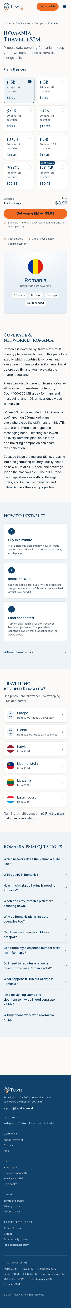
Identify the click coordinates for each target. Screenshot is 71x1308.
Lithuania (10, 487)
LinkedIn (49, 1123)
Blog (6, 1151)
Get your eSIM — (36, 213)
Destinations (23, 23)
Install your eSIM (13, 1178)
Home (7, 23)
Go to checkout (42, 1065)
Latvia (24, 482)
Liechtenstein (40, 482)
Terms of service (14, 1200)
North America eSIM (40, 1279)
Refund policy (12, 1211)
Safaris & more (12, 1228)
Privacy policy (12, 1206)
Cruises (8, 1233)
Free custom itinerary (16, 1244)
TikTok (22, 1123)
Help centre (10, 1184)
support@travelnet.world (18, 1108)
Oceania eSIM (12, 1284)
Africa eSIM (10, 1268)
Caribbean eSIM (47, 1268)
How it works (11, 1167)
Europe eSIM (11, 1274)
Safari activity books (15, 1239)
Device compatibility (15, 1173)
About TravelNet (13, 1140)
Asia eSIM (27, 1268)
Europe (39, 23)
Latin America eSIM (53, 1274)
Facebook (35, 1123)
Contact (8, 1145)
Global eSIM (30, 1274)
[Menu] (65, 7)
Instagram (9, 1123)
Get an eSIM (47, 6)
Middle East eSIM (14, 1279)
